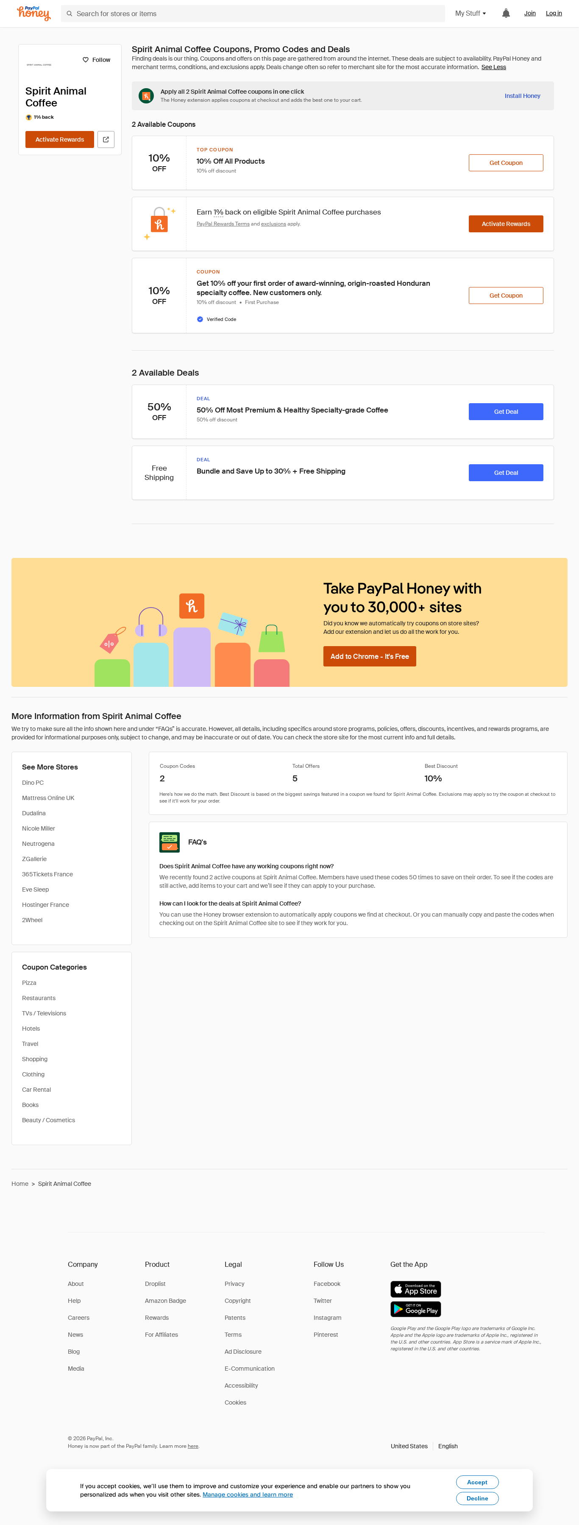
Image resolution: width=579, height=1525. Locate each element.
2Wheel (32, 920)
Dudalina (34, 813)
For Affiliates (161, 1334)
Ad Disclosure (243, 1351)
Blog (74, 1351)
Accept (477, 1482)
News (75, 1334)
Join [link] (530, 13)
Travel (30, 1044)
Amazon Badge (165, 1301)
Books (30, 1105)
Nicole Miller (38, 828)
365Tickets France (47, 874)
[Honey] (34, 13)
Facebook (327, 1284)
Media (76, 1368)
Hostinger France (45, 905)
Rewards (157, 1317)
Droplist (155, 1284)
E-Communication (250, 1368)
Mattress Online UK (48, 798)
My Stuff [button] (467, 13)
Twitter (323, 1301)
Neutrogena (38, 844)
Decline (477, 1498)
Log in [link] (554, 13)
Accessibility (241, 1385)
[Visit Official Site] (105, 139)
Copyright (238, 1301)
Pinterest (326, 1334)
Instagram (328, 1317)
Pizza (29, 983)
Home (19, 1184)
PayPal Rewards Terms (223, 223)
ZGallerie (34, 859)
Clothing (33, 1074)
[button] (424, 1446)
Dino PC (33, 782)
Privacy (235, 1284)
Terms (233, 1334)
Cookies (235, 1402)
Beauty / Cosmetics (48, 1120)
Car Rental (36, 1089)
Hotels (31, 1028)
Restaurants (39, 998)
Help (74, 1301)
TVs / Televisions (44, 1013)
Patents (235, 1317)
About (76, 1284)
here (193, 1446)
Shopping (34, 1059)
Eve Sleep (35, 889)
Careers (78, 1317)
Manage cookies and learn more (248, 1494)
